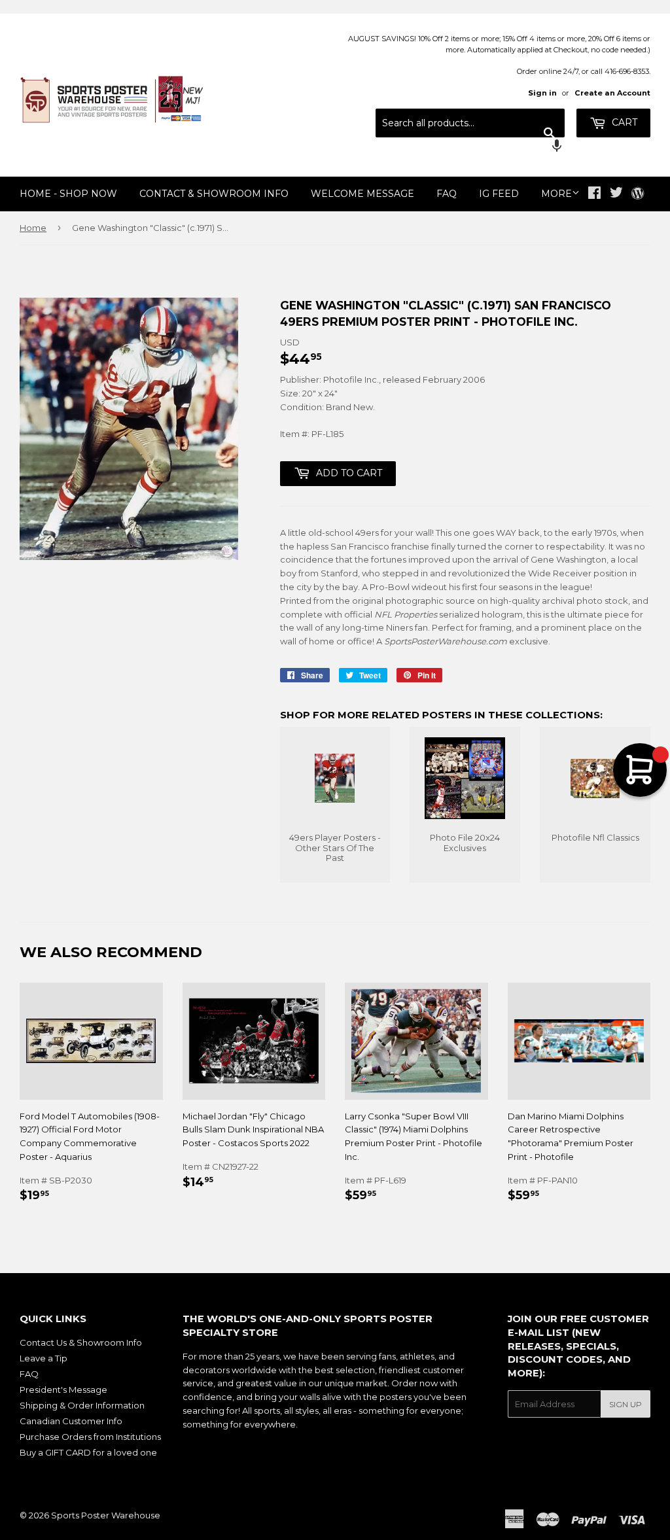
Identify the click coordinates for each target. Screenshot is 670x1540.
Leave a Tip (43, 1358)
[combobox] (470, 123)
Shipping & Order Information (82, 1405)
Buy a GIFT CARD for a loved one (88, 1452)
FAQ (446, 194)
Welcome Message (362, 194)
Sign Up (625, 1404)
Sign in (542, 92)
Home (33, 227)
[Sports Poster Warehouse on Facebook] (594, 194)
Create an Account (612, 92)
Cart (623, 122)
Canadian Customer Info (71, 1421)
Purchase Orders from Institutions (90, 1436)
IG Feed (499, 194)
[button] (470, 147)
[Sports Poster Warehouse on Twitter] (616, 194)
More (556, 194)
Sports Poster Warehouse (105, 1515)
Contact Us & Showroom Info (81, 1342)
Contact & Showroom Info (214, 194)
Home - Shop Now (68, 194)
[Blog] (637, 194)
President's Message (63, 1389)
